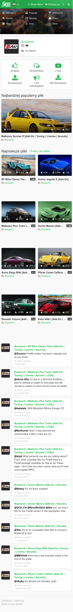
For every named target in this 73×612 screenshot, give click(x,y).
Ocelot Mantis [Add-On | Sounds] (47, 484)
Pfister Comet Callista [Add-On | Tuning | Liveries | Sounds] (39, 575)
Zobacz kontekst (24, 361)
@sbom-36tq (21, 379)
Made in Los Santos (12, 604)
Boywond (27, 41)
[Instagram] (22, 45)
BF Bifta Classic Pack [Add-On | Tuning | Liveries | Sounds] (39, 348)
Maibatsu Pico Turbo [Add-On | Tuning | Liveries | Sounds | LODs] (39, 373)
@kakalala (20, 408)
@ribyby (19, 581)
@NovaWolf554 (36, 507)
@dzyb (18, 456)
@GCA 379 (20, 507)
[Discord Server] (27, 45)
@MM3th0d (20, 555)
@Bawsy (19, 488)
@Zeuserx (20, 353)
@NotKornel (21, 430)
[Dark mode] (63, 4)
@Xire (49, 507)
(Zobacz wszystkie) (40, 151)
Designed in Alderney (12, 600)
